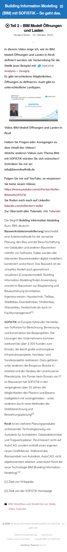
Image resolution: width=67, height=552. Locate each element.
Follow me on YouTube (18, 539)
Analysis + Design (16, 71)
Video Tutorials (17, 508)
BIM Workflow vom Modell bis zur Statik (31, 504)
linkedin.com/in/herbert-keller (23, 205)
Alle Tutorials (51, 211)
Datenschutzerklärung (25, 535)
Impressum (47, 535)
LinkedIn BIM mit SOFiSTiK (47, 539)
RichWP (43, 545)
